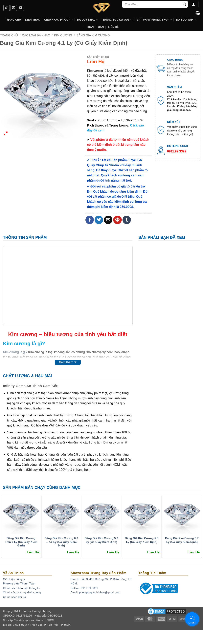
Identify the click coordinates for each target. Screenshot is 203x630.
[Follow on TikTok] (6, 8)
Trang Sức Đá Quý (116, 19)
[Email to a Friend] (108, 220)
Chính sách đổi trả (14, 597)
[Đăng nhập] (193, 4)
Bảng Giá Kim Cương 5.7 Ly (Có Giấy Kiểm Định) (182, 540)
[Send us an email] (14, 8)
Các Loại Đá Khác (36, 35)
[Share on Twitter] (99, 220)
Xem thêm (66, 362)
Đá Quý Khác (86, 19)
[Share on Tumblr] (127, 220)
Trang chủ (9, 35)
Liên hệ (113, 27)
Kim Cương (63, 35)
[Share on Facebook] (89, 220)
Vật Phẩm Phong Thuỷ (153, 19)
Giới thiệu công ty (14, 579)
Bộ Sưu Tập (184, 19)
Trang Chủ (13, 19)
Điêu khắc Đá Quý (57, 19)
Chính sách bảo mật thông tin (21, 588)
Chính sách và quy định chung (22, 592)
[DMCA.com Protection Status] (167, 612)
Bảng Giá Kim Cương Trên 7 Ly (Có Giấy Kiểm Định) (21, 542)
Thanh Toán (95, 27)
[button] (197, 13)
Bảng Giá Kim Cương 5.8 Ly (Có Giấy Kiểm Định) (141, 540)
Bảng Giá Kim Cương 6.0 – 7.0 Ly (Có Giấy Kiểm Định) (61, 542)
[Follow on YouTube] (21, 8)
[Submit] (184, 4)
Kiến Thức (32, 19)
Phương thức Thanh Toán (19, 583)
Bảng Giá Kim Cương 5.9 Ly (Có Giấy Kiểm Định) (101, 540)
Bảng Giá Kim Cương (93, 35)
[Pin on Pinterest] (117, 220)
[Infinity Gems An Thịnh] (101, 8)
